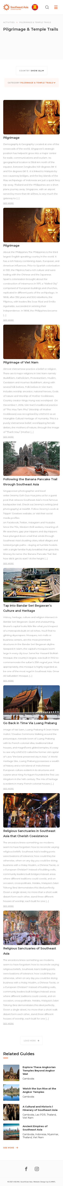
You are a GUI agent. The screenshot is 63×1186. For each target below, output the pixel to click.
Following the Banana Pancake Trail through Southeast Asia (30, 482)
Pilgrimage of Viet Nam (20, 362)
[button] (31, 70)
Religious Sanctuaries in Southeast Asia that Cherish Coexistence (29, 833)
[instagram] (37, 1169)
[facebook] (26, 1169)
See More (8, 203)
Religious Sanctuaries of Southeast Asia (29, 951)
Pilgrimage (11, 138)
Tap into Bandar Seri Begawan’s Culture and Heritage (27, 608)
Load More (30, 1041)
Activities (9, 22)
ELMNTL (52, 1182)
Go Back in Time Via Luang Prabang (30, 723)
